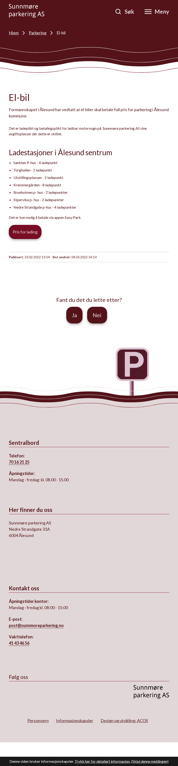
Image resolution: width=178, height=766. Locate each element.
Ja (74, 315)
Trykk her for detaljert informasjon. (102, 761)
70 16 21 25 (19, 462)
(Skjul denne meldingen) (149, 761)
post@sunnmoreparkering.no (36, 625)
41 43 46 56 (19, 643)
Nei (97, 315)
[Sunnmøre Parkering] (26, 11)
